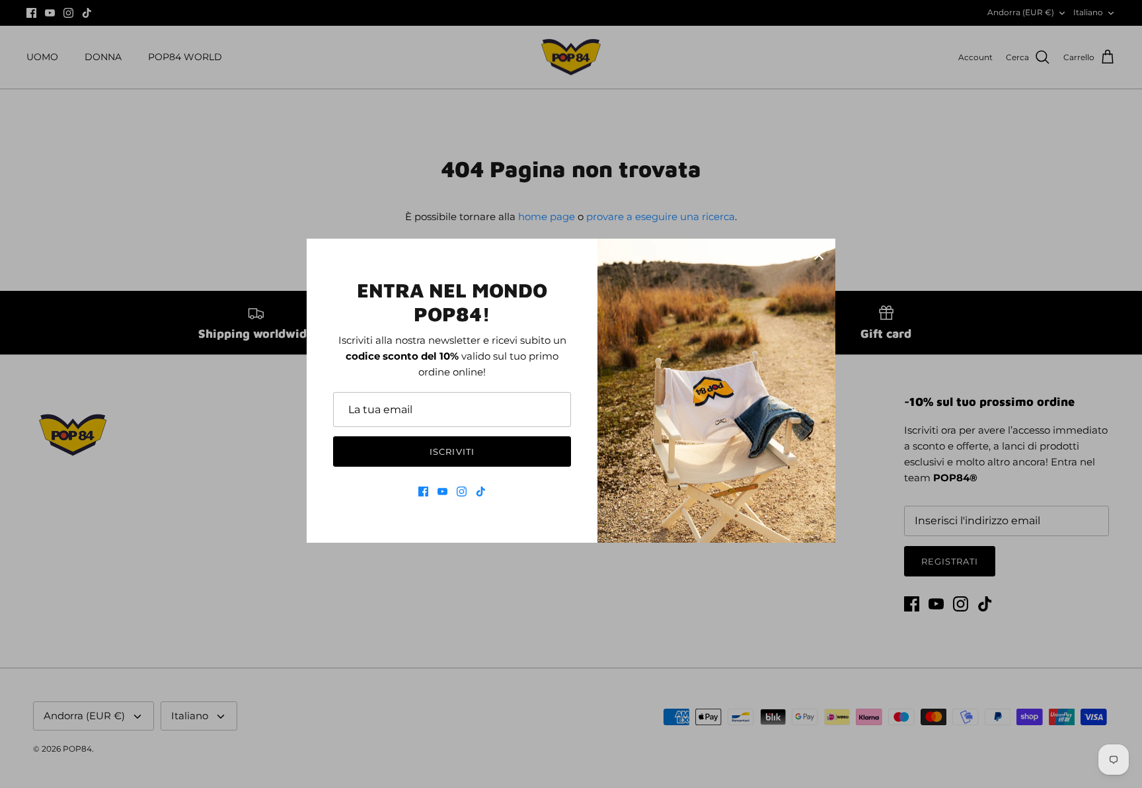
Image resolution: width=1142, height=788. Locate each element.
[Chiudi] (818, 255)
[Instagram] (462, 491)
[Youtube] (442, 491)
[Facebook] (423, 491)
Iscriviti (452, 451)
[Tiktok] (481, 491)
